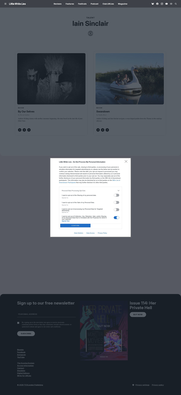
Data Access (90, 233)
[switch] (116, 195)
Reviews (57, 4)
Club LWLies (108, 4)
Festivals (82, 4)
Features (70, 4)
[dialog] (90, 197)
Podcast (94, 4)
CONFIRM (75, 225)
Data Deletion (78, 233)
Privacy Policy (102, 233)
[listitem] (90, 190)
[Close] (127, 162)
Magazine (122, 4)
